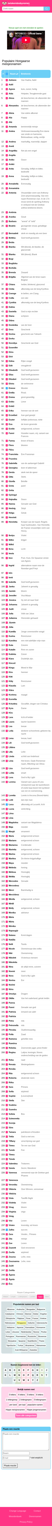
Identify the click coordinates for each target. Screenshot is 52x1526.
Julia (11, 614)
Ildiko (11, 540)
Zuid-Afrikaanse (21, 1350)
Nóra (11, 989)
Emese (12, 388)
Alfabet (5, 1297)
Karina (12, 636)
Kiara (11, 659)
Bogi (11, 259)
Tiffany (12, 1141)
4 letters (21, 1395)
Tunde (12, 1150)
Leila (11, 731)
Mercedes (13, 881)
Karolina (13, 641)
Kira (11, 672)
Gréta (11, 490)
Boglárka (13, 263)
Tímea (12, 1155)
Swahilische (32, 1341)
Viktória (12, 1194)
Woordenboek (15, 1516)
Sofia (11, 1091)
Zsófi (11, 1266)
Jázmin (12, 623)
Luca (11, 804)
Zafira (11, 1230)
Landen (32, 1297)
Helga (11, 513)
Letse (8, 1332)
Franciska (13, 454)
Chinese (19, 1314)
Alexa (11, 98)
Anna (11, 176)
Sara (11, 1087)
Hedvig (12, 508)
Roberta (12, 1078)
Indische (31, 1323)
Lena (11, 738)
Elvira (11, 384)
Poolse (44, 1332)
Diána (11, 320)
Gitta (11, 477)
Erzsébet (13, 415)
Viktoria (12, 1189)
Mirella (12, 899)
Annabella (13, 184)
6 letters (39, 1395)
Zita (10, 1239)
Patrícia (12, 1016)
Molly (11, 908)
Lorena (12, 782)
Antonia (12, 193)
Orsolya (12, 994)
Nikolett (12, 958)
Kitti (10, 677)
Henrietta (13, 522)
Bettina (12, 238)
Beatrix (12, 226)
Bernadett (13, 233)
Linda (11, 756)
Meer (47, 1297)
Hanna (12, 504)
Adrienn (12, 80)
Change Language (17, 1511)
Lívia (11, 818)
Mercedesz (14, 886)
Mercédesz (14, 895)
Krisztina (13, 704)
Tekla (11, 1137)
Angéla (12, 155)
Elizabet (12, 379)
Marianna (13, 845)
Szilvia (12, 1114)
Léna (11, 813)
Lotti (11, 800)
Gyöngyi (13, 495)
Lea (10, 726)
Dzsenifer (13, 348)
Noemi (12, 971)
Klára (11, 690)
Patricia (12, 1012)
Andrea (12, 142)
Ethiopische (10, 1318)
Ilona (11, 549)
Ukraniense (29, 1345)
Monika (12, 913)
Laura (11, 722)
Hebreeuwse (10, 1323)
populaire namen (35, 1405)
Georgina (13, 468)
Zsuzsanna (14, 1261)
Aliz (10, 118)
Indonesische (42, 1323)
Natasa (12, 935)
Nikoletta (13, 962)
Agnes (12, 89)
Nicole (12, 949)
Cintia (11, 289)
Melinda (12, 868)
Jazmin (12, 591)
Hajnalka (13, 499)
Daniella (12, 311)
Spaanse (21, 1341)
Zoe (10, 1243)
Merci (11, 890)
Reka (11, 1060)
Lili (10, 743)
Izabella (12, 582)
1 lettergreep (11, 1400)
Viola (11, 1198)
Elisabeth (13, 370)
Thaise (41, 1341)
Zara (11, 1234)
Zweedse (33, 1350)
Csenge (12, 293)
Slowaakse (12, 1341)
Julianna (13, 618)
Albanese (11, 1309)
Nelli (11, 944)
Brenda (12, 272)
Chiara (12, 284)
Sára (11, 1127)
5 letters (30, 1395)
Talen (40, 1297)
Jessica (12, 600)
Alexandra (14, 106)
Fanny (12, 441)
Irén (10, 573)
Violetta (12, 1203)
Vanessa (13, 1173)
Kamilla (12, 632)
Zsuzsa (12, 1257)
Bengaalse (31, 1309)
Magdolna (13, 822)
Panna (12, 1003)
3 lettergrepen (40, 1400)
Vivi (10, 1221)
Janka (12, 586)
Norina (12, 980)
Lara (11, 717)
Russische (32, 1336)
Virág (11, 1216)
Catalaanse (9, 1314)
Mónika (12, 926)
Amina (12, 131)
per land (13, 1405)
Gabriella (13, 463)
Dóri (11, 357)
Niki (10, 953)
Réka (11, 1082)
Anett (11, 146)
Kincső (12, 663)
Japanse (20, 1327)
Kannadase (29, 1327)
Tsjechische (11, 1345)
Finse (28, 1318)
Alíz (10, 122)
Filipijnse (20, 1318)
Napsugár (13, 931)
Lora (11, 777)
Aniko (11, 160)
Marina (12, 854)
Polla (11, 1034)
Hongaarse (21, 1323)
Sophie (12, 1096)
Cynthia (12, 302)
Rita (10, 1073)
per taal (22, 1405)
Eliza (11, 375)
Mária (11, 917)
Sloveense (42, 1336)
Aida (11, 94)
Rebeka (12, 1048)
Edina (11, 361)
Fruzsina (13, 459)
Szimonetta (14, 1118)
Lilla (11, 752)
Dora (11, 329)
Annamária (14, 188)
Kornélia (13, 699)
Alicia (11, 113)
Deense (28, 1314)
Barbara (12, 221)
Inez (11, 558)
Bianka (12, 247)
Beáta (11, 242)
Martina (12, 858)
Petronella (13, 1025)
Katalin (12, 650)
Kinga (11, 668)
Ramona (13, 1039)
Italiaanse (11, 1327)
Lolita (11, 773)
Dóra (11, 352)
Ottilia (11, 998)
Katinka (12, 654)
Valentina (13, 1164)
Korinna (12, 695)
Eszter (12, 420)
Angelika (13, 151)
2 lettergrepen (25, 1400)
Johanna (13, 605)
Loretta (12, 795)
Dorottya (13, 343)
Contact (37, 1511)
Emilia (12, 393)
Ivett (11, 577)
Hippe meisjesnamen (15, 1410)
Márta (11, 922)
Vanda (12, 1168)
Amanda (13, 127)
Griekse (43, 1318)
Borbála (12, 268)
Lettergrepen (22, 1297)
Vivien (12, 1225)
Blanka (12, 254)
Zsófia (12, 1270)
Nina (11, 967)
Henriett (12, 517)
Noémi (12, 985)
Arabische (20, 1309)
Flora (11, 445)
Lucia (11, 809)
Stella (11, 1100)
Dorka (12, 339)
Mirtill (11, 904)
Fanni (11, 433)
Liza (11, 768)
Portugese (10, 1336)
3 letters (12, 1395)
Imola (11, 553)
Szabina (12, 1105)
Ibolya (12, 535)
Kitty (11, 681)
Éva (10, 1284)
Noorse (36, 1332)
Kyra (11, 708)
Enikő (11, 406)
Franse (35, 1318)
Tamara (12, 1132)
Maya (11, 863)
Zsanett (12, 1248)
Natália (12, 940)
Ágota (12, 1279)
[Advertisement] (26, 19)
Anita (11, 169)
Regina (12, 1052)
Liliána (12, 747)
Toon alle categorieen (26, 1415)
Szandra (13, 1109)
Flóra (11, 450)
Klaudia (12, 686)
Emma (12, 397)
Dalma (12, 307)
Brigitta (12, 277)
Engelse (43, 1314)
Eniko (11, 402)
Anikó (11, 164)
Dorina (12, 334)
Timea (12, 1146)
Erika (11, 411)
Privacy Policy (26, 1522)
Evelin (12, 429)
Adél (11, 85)
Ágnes (12, 1275)
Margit (12, 831)
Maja (11, 827)
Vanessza (13, 1180)
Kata (11, 645)
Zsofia (12, 1252)
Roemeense (21, 1336)
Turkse (20, 1345)
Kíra (11, 713)
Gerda (12, 472)
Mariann (12, 840)
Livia (11, 761)
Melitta (12, 877)
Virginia (12, 1212)
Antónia (12, 212)
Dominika (13, 325)
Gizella (12, 481)
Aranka (12, 217)
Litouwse (15, 1332)
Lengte (13, 1297)
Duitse (35, 1314)
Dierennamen (35, 1516)
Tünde (12, 1159)
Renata (12, 1064)
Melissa (12, 872)
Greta (11, 486)
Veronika (13, 1185)
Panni (11, 1007)
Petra (11, 1021)
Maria (11, 836)
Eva (10, 424)
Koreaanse (40, 1327)
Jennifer (13, 595)
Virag (11, 1207)
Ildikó (11, 544)
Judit (11, 609)
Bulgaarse (41, 1309)
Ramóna (13, 1043)
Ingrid (11, 565)
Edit (10, 366)
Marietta (12, 849)
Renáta (12, 1069)
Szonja (12, 1123)
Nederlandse (26, 1332)
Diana (11, 316)
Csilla (11, 298)
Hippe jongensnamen (36, 1410)
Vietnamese (41, 1345)
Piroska (12, 1030)
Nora (11, 976)
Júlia (11, 627)
